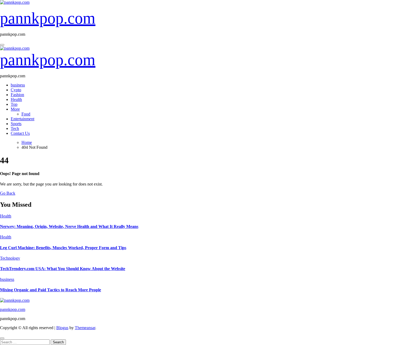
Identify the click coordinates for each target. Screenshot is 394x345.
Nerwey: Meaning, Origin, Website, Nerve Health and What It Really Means (69, 226)
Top (14, 104)
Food (25, 114)
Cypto (16, 90)
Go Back (7, 193)
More (15, 109)
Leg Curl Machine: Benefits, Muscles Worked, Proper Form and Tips (63, 247)
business (18, 85)
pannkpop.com (47, 18)
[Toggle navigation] (2, 45)
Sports (16, 123)
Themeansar (85, 327)
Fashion (17, 94)
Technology (10, 258)
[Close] (2, 338)
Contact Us (20, 133)
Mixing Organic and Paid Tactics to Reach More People (50, 290)
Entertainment (22, 119)
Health (16, 99)
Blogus (62, 327)
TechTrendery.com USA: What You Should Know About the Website (62, 268)
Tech (15, 128)
